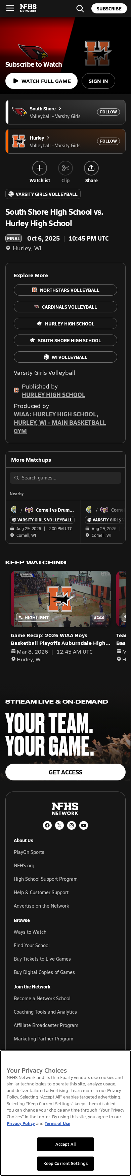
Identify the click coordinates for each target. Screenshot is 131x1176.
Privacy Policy (21, 1123)
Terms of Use (57, 1123)
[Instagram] (71, 825)
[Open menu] (10, 8)
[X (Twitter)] (59, 825)
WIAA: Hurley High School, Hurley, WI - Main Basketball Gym (60, 422)
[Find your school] (80, 8)
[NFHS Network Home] (28, 8)
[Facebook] (47, 825)
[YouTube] (83, 825)
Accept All (65, 1144)
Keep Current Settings (65, 1163)
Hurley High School (53, 394)
